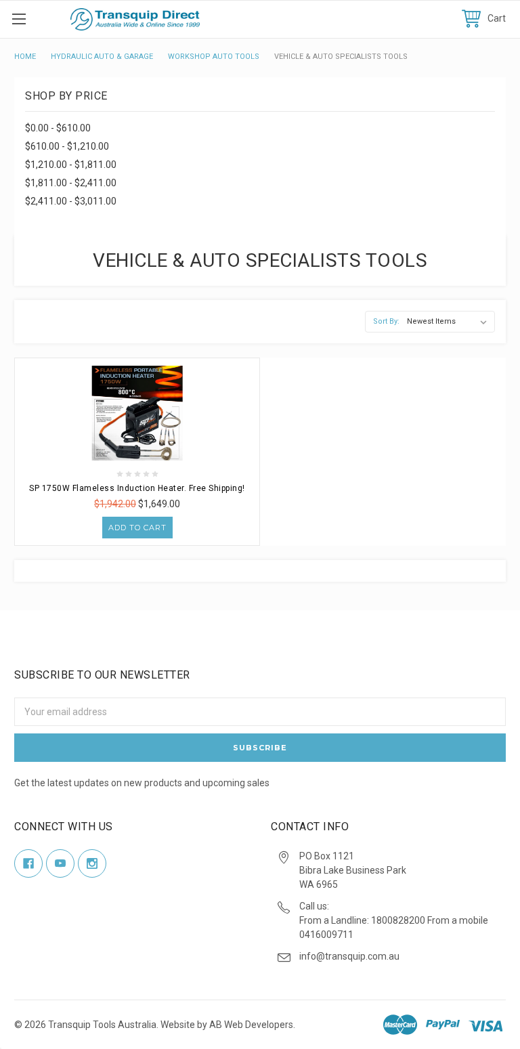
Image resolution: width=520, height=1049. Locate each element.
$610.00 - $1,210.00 (67, 146)
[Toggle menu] (18, 18)
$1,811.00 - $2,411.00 (70, 182)
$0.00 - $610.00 (58, 128)
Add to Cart (137, 527)
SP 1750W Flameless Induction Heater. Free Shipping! (137, 488)
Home (25, 56)
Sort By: (386, 321)
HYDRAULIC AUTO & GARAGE (102, 56)
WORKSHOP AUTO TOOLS (213, 56)
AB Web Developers (251, 1024)
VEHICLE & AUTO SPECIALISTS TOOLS (341, 56)
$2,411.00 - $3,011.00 (70, 201)
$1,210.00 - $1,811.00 (70, 164)
